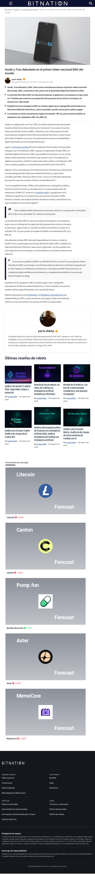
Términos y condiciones (58, 804)
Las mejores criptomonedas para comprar (18, 814)
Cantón (10, 572)
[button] (90, 4)
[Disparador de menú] (10, 3)
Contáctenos (7, 783)
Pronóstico (53, 788)
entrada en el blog (20, 147)
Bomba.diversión (15, 628)
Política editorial (8, 788)
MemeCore (12, 738)
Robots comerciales (10, 804)
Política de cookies (56, 814)
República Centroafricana (52, 295)
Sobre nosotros (8, 778)
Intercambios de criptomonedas (14, 809)
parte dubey (46, 331)
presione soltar (42, 192)
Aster (9, 683)
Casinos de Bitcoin (9, 819)
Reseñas (52, 778)
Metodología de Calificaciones (14, 793)
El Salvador (32, 295)
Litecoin (10, 517)
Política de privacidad (57, 809)
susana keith (12, 396)
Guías (51, 783)
